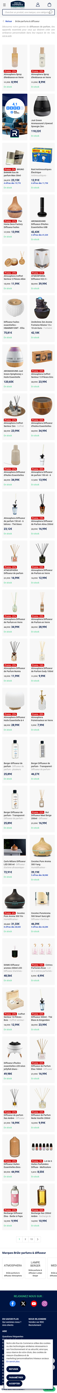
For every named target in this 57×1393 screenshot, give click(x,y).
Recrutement (35, 1325)
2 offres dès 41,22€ (39, 235)
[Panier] (49, 4)
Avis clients (7, 1325)
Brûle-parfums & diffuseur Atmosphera (13, 1274)
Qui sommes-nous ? (11, 1322)
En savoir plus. (13, 1361)
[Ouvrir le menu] (4, 5)
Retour (8, 21)
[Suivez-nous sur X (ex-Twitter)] (23, 1304)
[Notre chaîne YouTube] (34, 1304)
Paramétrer (16, 1377)
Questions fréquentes (12, 1336)
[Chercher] (51, 12)
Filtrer (49, 1389)
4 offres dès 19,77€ (12, 183)
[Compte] (37, 4)
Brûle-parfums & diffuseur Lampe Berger (35, 1273)
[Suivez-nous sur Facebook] (13, 1304)
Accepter (14, 1383)
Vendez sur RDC (36, 1322)
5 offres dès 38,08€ (39, 875)
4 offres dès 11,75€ (39, 183)
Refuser (13, 1369)
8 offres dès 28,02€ (12, 927)
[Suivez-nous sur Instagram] (44, 1304)
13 (31, 1239)
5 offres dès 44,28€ (39, 927)
